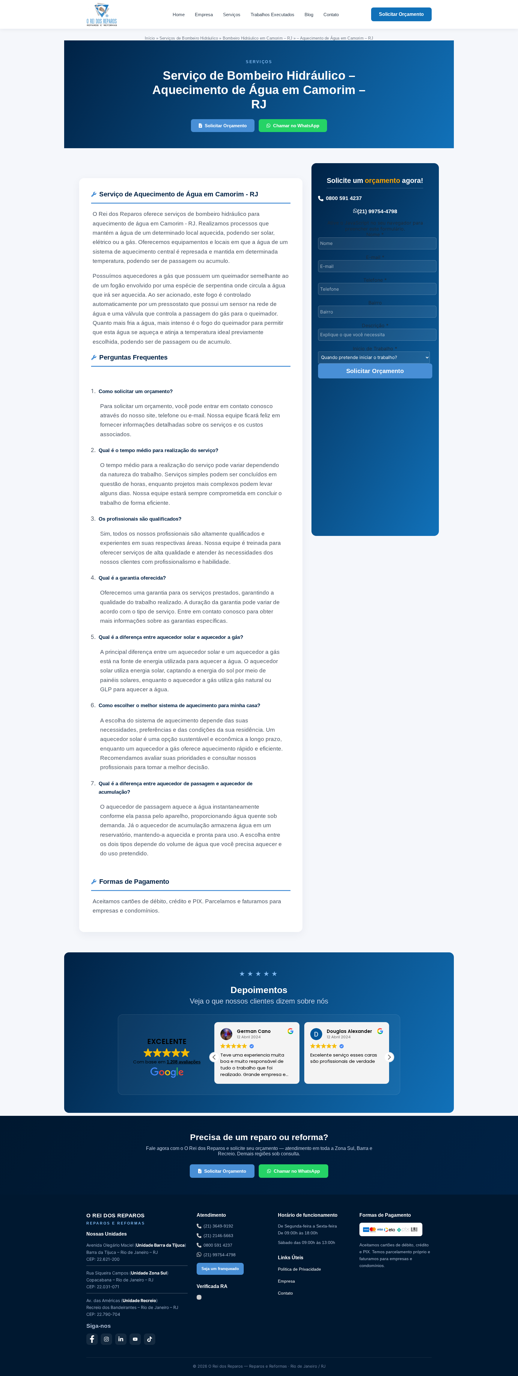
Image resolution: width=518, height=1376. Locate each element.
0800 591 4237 (344, 198)
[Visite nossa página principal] (113, 14)
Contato (331, 14)
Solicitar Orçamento (401, 14)
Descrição (375, 325)
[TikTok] (149, 1339)
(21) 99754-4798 (377, 211)
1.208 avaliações (184, 1061)
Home (179, 14)
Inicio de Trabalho (375, 348)
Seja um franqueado (220, 1268)
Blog (309, 14)
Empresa (204, 14)
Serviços (231, 14)
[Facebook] (92, 1339)
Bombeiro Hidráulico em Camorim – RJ (257, 38)
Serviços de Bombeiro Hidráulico (188, 38)
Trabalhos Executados (272, 14)
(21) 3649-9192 (218, 1226)
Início (150, 38)
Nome (375, 234)
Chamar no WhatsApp (296, 125)
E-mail (375, 257)
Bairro (375, 303)
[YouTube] (135, 1339)
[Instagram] (106, 1339)
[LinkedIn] (121, 1339)
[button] (389, 1057)
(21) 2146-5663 (218, 1235)
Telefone (375, 280)
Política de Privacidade (299, 1269)
